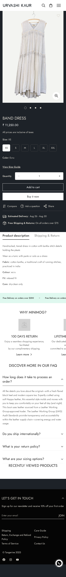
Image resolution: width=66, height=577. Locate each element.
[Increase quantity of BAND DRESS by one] (59, 176)
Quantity (7, 176)
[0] (51, 5)
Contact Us (39, 543)
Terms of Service (10, 543)
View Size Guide (11, 167)
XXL (54, 148)
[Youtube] (17, 559)
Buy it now (33, 197)
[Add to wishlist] (58, 15)
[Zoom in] (56, 96)
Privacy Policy (41, 537)
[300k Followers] (4, 559)
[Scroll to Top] (60, 551)
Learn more (22, 354)
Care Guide (40, 530)
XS (7, 148)
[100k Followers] (10, 559)
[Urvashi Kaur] (17, 5)
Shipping (6, 530)
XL (44, 148)
